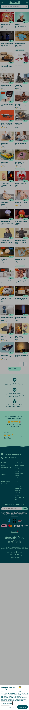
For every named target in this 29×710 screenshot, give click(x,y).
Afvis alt (12, 707)
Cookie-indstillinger (6, 703)
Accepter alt (22, 707)
